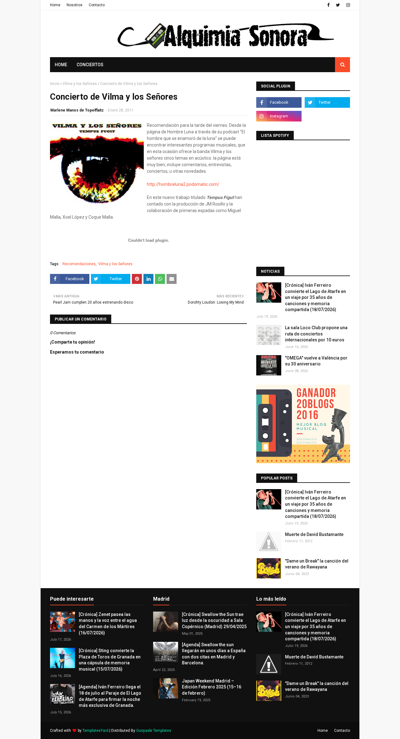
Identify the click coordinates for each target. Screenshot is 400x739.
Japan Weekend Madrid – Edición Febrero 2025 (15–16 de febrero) (211, 687)
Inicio (54, 84)
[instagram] (347, 5)
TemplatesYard (95, 730)
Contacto (97, 5)
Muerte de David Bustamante (314, 534)
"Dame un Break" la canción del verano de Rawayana (316, 564)
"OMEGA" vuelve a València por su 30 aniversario (316, 361)
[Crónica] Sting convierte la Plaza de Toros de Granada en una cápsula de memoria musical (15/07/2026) (110, 660)
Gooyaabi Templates (153, 730)
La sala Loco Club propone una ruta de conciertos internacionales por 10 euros (316, 333)
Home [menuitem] (61, 64)
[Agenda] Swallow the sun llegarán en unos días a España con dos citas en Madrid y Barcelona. (214, 654)
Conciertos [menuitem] (90, 64)
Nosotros (74, 5)
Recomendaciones (79, 264)
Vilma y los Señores (79, 84)
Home (55, 5)
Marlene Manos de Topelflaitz (77, 110)
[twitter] (338, 5)
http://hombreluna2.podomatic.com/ (183, 184)
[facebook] (328, 5)
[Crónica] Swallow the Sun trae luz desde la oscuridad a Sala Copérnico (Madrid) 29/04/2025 (214, 620)
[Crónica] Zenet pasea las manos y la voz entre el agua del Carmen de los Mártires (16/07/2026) (108, 623)
